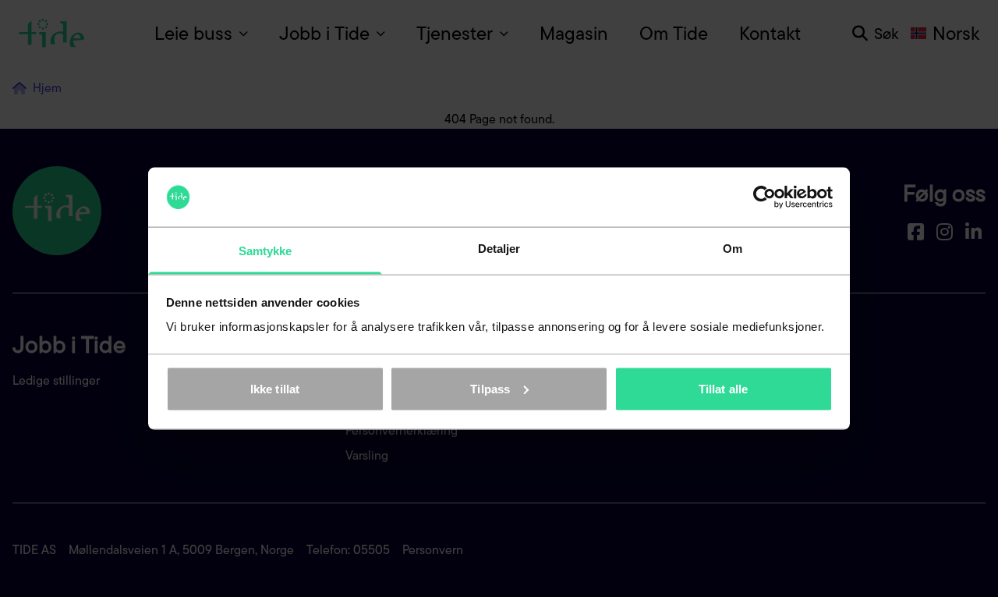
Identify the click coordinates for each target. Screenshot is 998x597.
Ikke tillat (274, 388)
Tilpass (490, 388)
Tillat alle (723, 388)
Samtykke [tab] (265, 251)
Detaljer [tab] (499, 248)
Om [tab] (732, 248)
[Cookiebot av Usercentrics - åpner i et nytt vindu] (764, 197)
